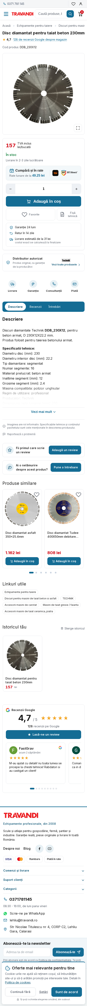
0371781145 (20, 899)
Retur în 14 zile (24, 233)
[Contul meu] (80, 4)
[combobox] (55, 13)
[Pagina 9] (56, 788)
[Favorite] (73, 4)
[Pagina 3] (41, 572)
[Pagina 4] (46, 572)
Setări (43, 992)
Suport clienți (13, 879)
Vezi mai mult (41, 412)
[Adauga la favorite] (36, 494)
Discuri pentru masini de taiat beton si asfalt (30, 598)
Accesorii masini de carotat (21, 604)
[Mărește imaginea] (78, 128)
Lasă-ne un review (46, 734)
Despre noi (11, 848)
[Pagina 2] (36, 572)
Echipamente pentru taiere (34, 25)
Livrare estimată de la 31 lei (33, 238)
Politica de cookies (18, 982)
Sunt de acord (66, 992)
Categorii (10, 888)
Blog (27, 848)
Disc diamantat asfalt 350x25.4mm (20, 534)
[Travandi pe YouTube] (50, 849)
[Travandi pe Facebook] (39, 849)
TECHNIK (68, 598)
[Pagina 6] (55, 572)
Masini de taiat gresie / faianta (61, 604)
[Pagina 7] (50, 788)
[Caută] (70, 13)
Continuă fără (20, 992)
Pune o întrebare (66, 467)
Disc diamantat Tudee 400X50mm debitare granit (63, 535)
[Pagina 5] (50, 572)
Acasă (6, 25)
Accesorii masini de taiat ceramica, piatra (29, 611)
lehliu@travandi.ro (23, 920)
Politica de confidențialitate (55, 960)
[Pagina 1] (31, 572)
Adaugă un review (65, 450)
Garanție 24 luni (25, 227)
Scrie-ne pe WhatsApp (27, 913)
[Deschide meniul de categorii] (6, 13)
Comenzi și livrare (16, 870)
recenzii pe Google (43, 726)
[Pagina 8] (53, 788)
